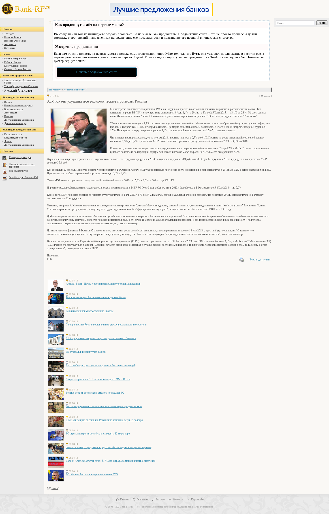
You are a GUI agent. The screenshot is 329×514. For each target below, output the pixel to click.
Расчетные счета (13, 134)
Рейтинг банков (12, 62)
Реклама (160, 499)
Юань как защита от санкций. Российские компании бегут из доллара (104, 420)
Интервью (9, 47)
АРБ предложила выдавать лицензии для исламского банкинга (101, 338)
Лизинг (8, 141)
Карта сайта (197, 499)
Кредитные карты (13, 109)
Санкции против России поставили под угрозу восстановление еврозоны (106, 324)
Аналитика (10, 44)
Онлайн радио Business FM (23, 177)
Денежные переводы (15, 123)
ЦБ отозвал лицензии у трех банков (86, 351)
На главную (55, 89)
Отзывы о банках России (17, 69)
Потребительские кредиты (18, 105)
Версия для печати (260, 259)
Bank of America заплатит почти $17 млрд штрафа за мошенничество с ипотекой (110, 460)
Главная (124, 499)
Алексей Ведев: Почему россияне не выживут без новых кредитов (103, 283)
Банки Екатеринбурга (16, 58)
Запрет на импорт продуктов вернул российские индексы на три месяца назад (109, 447)
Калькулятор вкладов (20, 157)
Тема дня (9, 33)
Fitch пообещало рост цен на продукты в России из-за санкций (100, 365)
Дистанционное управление (19, 119)
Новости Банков (12, 37)
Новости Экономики (15, 40)
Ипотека (8, 116)
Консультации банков (15, 65)
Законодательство (18, 170)
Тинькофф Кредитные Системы (21, 86)
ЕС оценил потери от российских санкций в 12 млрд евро (98, 433)
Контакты (178, 499)
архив (267, 95)
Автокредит (10, 112)
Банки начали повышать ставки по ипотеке (89, 311)
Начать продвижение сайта (97, 72)
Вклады (8, 102)
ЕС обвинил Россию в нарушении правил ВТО (92, 474)
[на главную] (24, 13)
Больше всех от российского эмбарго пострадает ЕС (95, 392)
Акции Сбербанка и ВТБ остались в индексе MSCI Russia (98, 379)
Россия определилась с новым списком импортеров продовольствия (104, 406)
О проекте (142, 499)
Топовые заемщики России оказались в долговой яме (96, 297)
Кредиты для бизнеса (15, 137)
